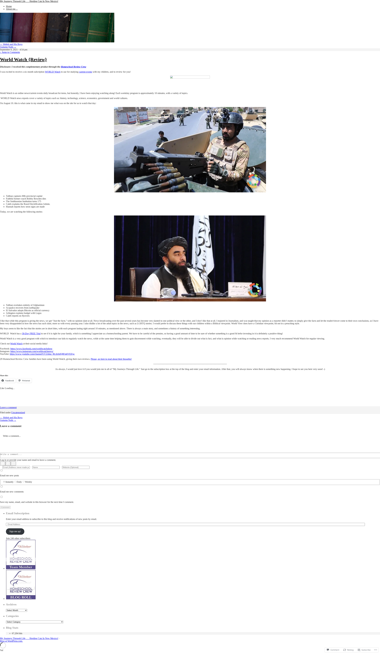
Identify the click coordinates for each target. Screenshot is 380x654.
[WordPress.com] (2, 463)
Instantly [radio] (9, 482)
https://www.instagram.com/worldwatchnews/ (31, 351)
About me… (12, 9)
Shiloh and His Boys (11, 44)
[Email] (13, 463)
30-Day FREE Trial (31, 333)
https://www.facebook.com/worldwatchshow (31, 348)
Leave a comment (8, 407)
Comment (5, 507)
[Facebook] (8, 463)
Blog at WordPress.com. (11, 641)
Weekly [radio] (28, 482)
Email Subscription (17, 513)
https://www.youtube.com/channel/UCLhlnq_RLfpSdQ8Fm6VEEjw (42, 354)
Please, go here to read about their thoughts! (111, 359)
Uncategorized (18, 412)
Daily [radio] (19, 482)
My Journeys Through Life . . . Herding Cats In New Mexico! (29, 1)
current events (85, 72)
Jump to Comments (10, 52)
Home (9, 6)
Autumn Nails (8, 47)
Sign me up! (15, 531)
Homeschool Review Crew (73, 67)
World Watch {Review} (23, 59)
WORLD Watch (52, 72)
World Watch (16, 343)
